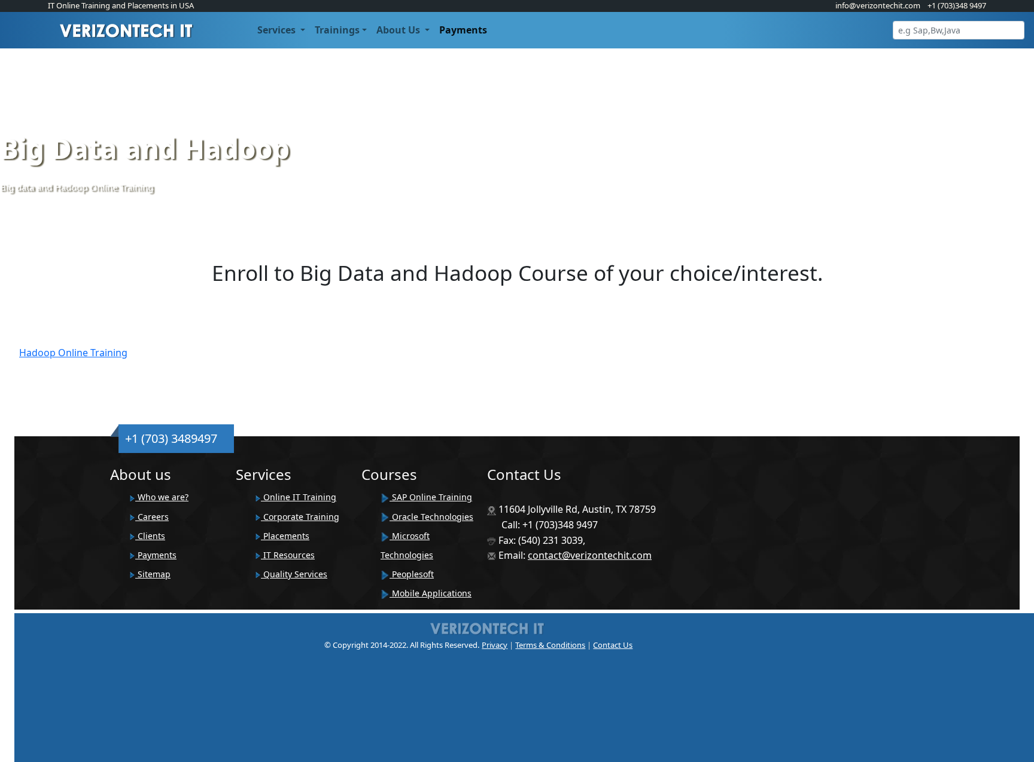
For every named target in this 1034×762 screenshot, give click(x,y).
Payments (156, 555)
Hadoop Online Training (73, 352)
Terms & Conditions (550, 644)
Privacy (494, 644)
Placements (285, 535)
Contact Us (612, 644)
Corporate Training (300, 516)
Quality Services (294, 574)
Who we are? (161, 497)
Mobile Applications (431, 593)
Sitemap (153, 574)
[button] (281, 30)
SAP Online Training (431, 497)
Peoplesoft (412, 574)
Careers (152, 516)
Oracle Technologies (431, 516)
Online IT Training (298, 497)
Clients (150, 535)
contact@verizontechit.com (590, 555)
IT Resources (288, 555)
